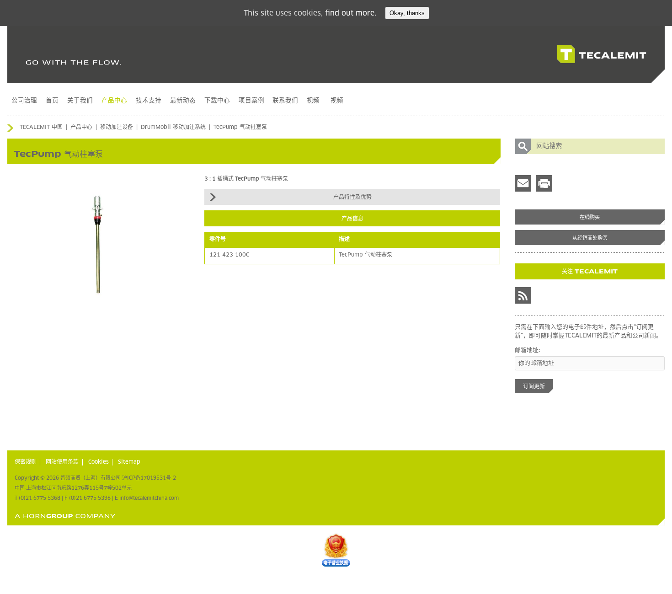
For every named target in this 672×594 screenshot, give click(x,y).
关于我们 (80, 100)
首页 (52, 100)
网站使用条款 (62, 462)
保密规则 (26, 462)
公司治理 (24, 100)
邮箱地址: (527, 350)
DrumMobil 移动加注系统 (173, 127)
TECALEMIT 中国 (41, 127)
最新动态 (183, 100)
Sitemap (129, 462)
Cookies (98, 462)
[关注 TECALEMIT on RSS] (523, 295)
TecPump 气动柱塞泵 (240, 127)
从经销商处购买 (590, 238)
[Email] (523, 183)
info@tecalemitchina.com (149, 498)
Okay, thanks (407, 13)
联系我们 (285, 100)
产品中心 (114, 100)
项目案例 (251, 100)
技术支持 (148, 100)
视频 (313, 100)
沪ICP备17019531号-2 (149, 478)
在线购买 (590, 217)
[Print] (544, 183)
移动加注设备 (116, 127)
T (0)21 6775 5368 (37, 498)
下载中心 (217, 100)
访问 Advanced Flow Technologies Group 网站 (65, 516)
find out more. (350, 13)
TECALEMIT (601, 54)
